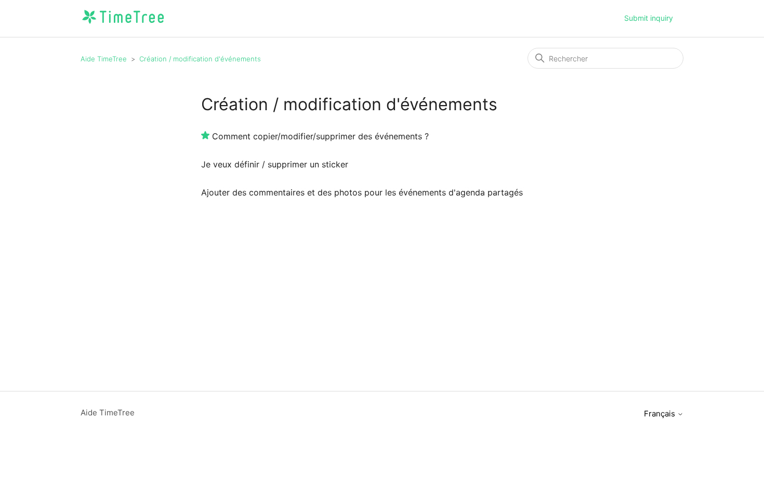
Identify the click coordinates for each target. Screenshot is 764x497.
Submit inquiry (648, 18)
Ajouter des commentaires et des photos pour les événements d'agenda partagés (362, 192)
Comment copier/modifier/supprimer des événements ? (320, 136)
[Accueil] (123, 24)
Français (660, 413)
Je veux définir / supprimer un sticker (274, 164)
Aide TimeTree (104, 59)
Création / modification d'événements (200, 59)
